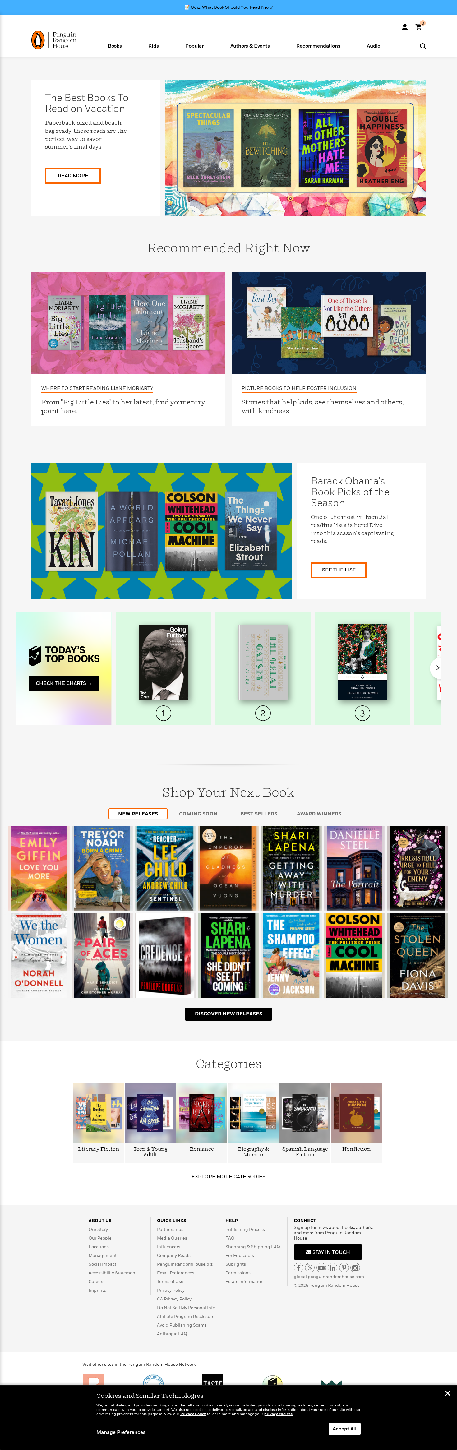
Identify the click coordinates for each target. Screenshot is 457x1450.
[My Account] (405, 24)
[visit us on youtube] (321, 1267)
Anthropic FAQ (172, 1334)
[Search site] (423, 45)
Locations (99, 1247)
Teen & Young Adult (150, 1152)
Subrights (235, 1264)
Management (103, 1255)
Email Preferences (175, 1273)
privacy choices (278, 1414)
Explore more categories (228, 1176)
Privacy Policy (171, 1290)
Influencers (168, 1247)
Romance (202, 1149)
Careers (96, 1282)
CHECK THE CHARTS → (64, 683)
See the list (338, 569)
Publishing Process (245, 1229)
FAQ (229, 1238)
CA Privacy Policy (174, 1299)
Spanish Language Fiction (305, 1152)
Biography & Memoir (253, 1152)
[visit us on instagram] (355, 1267)
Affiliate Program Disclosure (186, 1316)
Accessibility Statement (113, 1273)
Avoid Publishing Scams (182, 1325)
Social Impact (102, 1264)
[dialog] (228, 1417)
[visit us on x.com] (310, 1267)
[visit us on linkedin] (332, 1267)
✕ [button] (447, 1394)
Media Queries (172, 1238)
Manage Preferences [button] (120, 1432)
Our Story (98, 1229)
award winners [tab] (319, 813)
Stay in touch (330, 1252)
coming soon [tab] (198, 813)
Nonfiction (356, 1149)
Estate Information (244, 1282)
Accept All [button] (345, 1428)
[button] (115, 45)
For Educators (239, 1255)
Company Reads (174, 1255)
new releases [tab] (138, 813)
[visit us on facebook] (298, 1267)
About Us (100, 1221)
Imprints (97, 1290)
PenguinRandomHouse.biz (185, 1264)
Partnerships (170, 1229)
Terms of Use (170, 1282)
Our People (100, 1238)
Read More (73, 175)
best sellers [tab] (258, 813)
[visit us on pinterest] (344, 1267)
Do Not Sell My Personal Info (186, 1308)
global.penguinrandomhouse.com (329, 1277)
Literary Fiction (98, 1149)
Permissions (238, 1273)
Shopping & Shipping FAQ (252, 1247)
